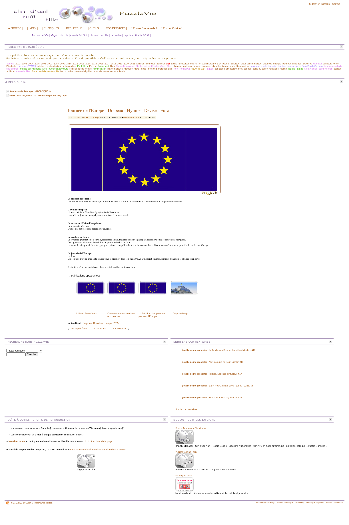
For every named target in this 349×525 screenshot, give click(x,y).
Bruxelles (307, 63)
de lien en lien (69, 66)
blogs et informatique (251, 63)
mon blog (152, 69)
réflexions (274, 69)
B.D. (219, 63)
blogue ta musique (272, 63)
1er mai (10, 63)
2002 (18, 63)
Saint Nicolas (310, 69)
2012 (75, 63)
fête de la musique (125, 66)
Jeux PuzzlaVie (309, 66)
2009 (62, 63)
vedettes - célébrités (49, 71)
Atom (28, 503)
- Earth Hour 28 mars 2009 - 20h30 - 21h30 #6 (217, 385)
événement (103, 66)
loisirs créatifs (85, 69)
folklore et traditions (182, 66)
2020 (126, 63)
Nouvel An (185, 69)
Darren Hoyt (299, 503)
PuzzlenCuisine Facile (186, 452)
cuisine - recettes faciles (49, 66)
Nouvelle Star (197, 69)
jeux (321, 66)
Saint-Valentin (325, 69)
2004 (30, 63)
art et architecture (207, 63)
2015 (94, 63)
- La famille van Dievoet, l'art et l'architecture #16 (218, 350)
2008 (56, 63)
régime (283, 69)
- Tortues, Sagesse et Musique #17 (212, 374)
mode (143, 69)
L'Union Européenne (86, 313)
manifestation (99, 69)
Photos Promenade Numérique (190, 428)
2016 (100, 63)
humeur (197, 66)
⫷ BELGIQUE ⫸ (91, 117)
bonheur (286, 63)
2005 (37, 63)
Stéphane (320, 503)
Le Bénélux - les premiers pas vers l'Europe (152, 315)
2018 (113, 63)
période (247, 69)
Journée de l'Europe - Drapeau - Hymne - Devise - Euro (118, 110)
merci (136, 69)
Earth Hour (82, 66)
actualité (161, 63)
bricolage (296, 63)
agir (168, 63)
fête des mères (142, 66)
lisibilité (73, 69)
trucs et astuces (101, 71)
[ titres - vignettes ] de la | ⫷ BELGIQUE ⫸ (38, 95)
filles (112, 66)
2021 (132, 63)
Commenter (100, 328)
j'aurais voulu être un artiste (235, 66)
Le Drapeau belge (179, 313)
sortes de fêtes (23, 71)
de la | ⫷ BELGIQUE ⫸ (30, 91)
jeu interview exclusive (289, 66)
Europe (93, 66)
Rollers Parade (295, 69)
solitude (11, 71)
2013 (81, 63)
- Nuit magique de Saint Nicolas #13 (212, 362)
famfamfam (338, 503)
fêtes (169, 66)
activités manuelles (145, 63)
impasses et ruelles (211, 66)
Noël (176, 69)
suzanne (77, 117)
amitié (174, 63)
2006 (43, 63)
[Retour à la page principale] (104, 23)
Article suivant (119, 328)
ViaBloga (271, 503)
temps (63, 71)
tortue (70, 71)
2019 (119, 63)
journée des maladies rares (33, 69)
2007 (49, 63)
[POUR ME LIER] (86, 467)
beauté (225, 63)
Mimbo (287, 503)
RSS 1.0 (13, 503)
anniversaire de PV (187, 63)
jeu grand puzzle (259, 66)
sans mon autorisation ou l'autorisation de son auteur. (98, 449)
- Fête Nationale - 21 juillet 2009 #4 (212, 397)
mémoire (128, 69)
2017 (107, 63)
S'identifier (314, 4)
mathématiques (115, 69)
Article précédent (79, 328)
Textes (49, 503)
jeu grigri (272, 66)
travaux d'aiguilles (83, 71)
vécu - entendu (117, 71)
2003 (24, 63)
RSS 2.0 (21, 503)
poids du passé (260, 69)
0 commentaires (131, 117)
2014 (88, 63)
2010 (68, 63)
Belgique (235, 63)
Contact (336, 4)
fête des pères (158, 66)
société (337, 69)
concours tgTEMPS (26, 66)
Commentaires (38, 503)
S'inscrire (325, 4)
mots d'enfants (165, 69)
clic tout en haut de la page (98, 441)
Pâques (209, 69)
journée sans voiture (58, 69)
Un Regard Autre (183, 475)
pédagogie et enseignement (228, 69)
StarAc (34, 71)
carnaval (317, 63)
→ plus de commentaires (184, 409)
